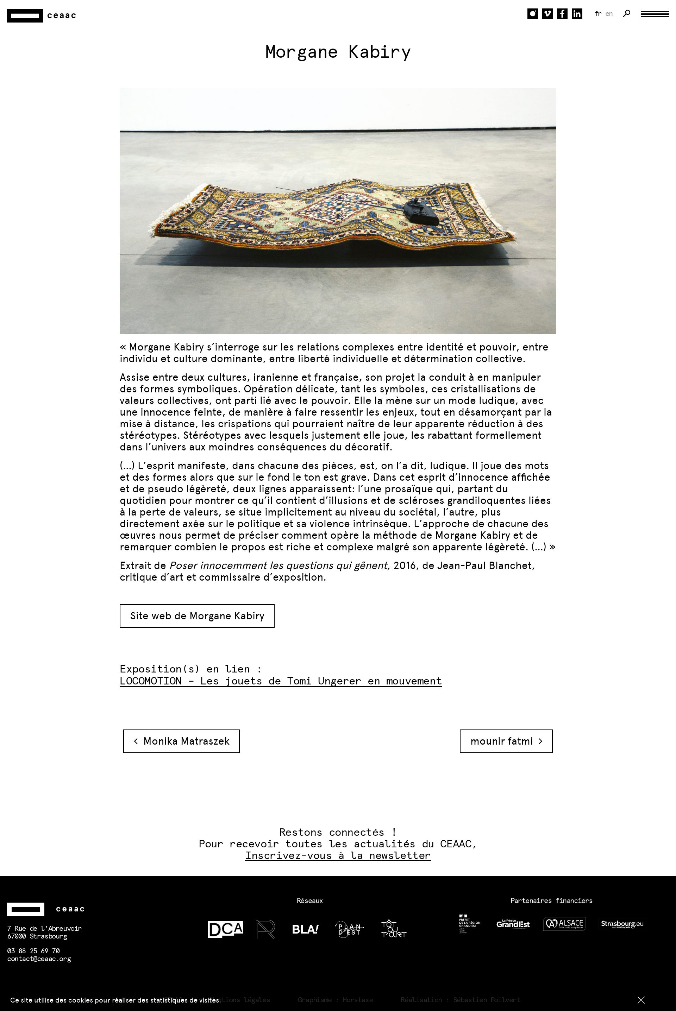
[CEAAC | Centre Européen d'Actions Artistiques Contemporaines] (42, 16)
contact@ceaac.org (38, 958)
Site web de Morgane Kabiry (197, 615)
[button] (641, 1000)
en (609, 13)
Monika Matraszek (184, 741)
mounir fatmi (504, 741)
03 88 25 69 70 (33, 951)
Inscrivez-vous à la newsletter (338, 856)
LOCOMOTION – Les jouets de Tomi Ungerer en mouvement (281, 681)
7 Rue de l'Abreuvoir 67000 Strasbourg (44, 932)
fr (598, 13)
